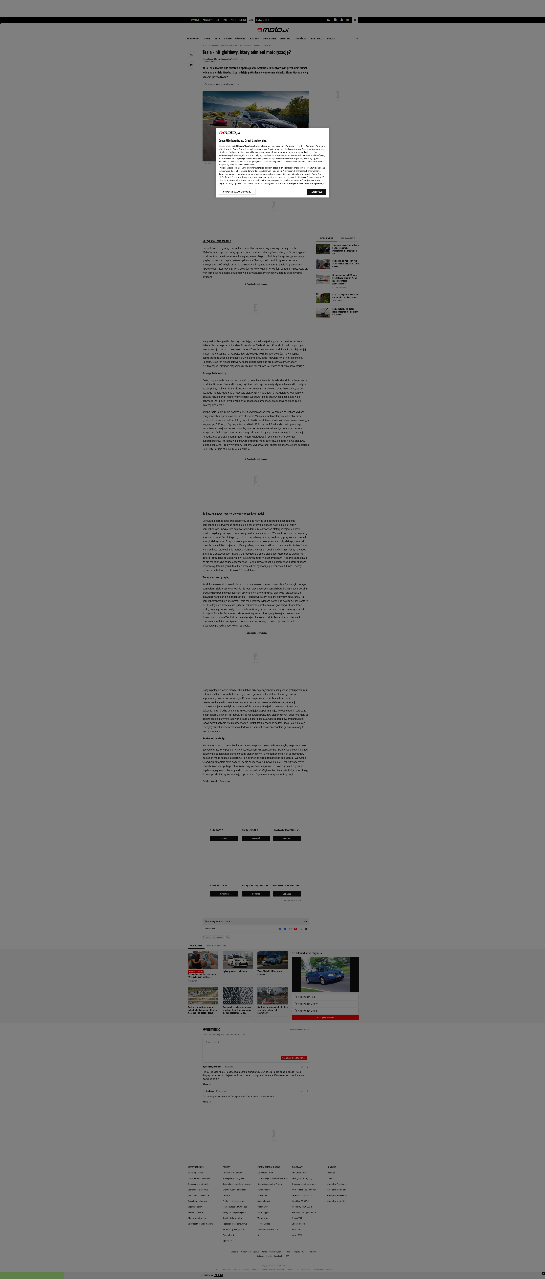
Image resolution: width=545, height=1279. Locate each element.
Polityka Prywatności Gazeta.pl (303, 183)
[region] (272, 162)
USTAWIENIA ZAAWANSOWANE (237, 192)
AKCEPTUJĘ (317, 192)
